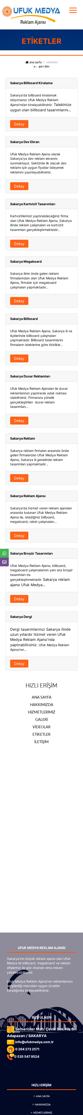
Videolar (41, 726)
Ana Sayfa (41, 697)
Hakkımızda (41, 704)
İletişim (41, 741)
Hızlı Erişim (41, 685)
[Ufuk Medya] (31, 14)
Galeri (41, 719)
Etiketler (41, 734)
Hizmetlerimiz (41, 712)
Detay (19, 124)
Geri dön (44, 66)
